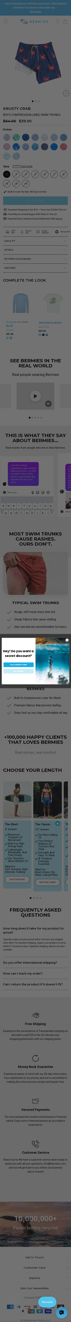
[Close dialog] (67, 640)
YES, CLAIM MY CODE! (18, 665)
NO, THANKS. (19, 671)
